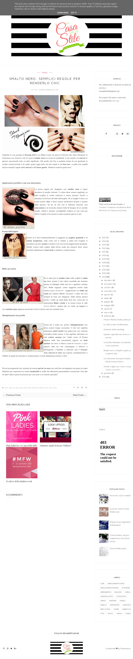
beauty (44, 73)
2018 (104, 262)
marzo (107, 312)
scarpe (116, 609)
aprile (107, 309)
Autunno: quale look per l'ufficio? (55, 445)
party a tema (105, 609)
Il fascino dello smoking (114, 329)
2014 (104, 277)
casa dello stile (107, 596)
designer (112, 600)
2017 (104, 266)
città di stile (121, 596)
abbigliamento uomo (116, 583)
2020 (104, 255)
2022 (104, 248)
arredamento (106, 592)
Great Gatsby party (118, 548)
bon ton (27, 388)
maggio (107, 305)
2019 (104, 259)
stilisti (110, 613)
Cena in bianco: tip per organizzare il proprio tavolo (119, 538)
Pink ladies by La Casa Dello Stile (21, 445)
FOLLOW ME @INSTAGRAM (66, 633)
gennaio (108, 373)
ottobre (108, 287)
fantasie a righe (80, 343)
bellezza (19, 388)
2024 (104, 241)
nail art (48, 388)
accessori (126, 588)
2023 (104, 244)
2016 (104, 270)
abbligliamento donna (109, 588)
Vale (36, 90)
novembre (108, 284)
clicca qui (115, 101)
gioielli (122, 600)
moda (41, 388)
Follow (102, 429)
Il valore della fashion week (19, 481)
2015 (104, 273)
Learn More (62, 13)
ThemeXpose (125, 648)
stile (55, 388)
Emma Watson (50, 306)
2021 (104, 252)
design (103, 600)
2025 (104, 237)
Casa (102, 583)
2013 (104, 377)
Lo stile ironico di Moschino (116, 324)
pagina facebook (56, 291)
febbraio (108, 316)
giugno (107, 302)
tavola (119, 613)
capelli (127, 592)
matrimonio (114, 605)
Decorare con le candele (120, 495)
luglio (107, 298)
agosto (107, 294)
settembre (109, 291)
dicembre (108, 280)
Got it (74, 13)
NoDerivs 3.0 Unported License (113, 210)
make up (35, 388)
